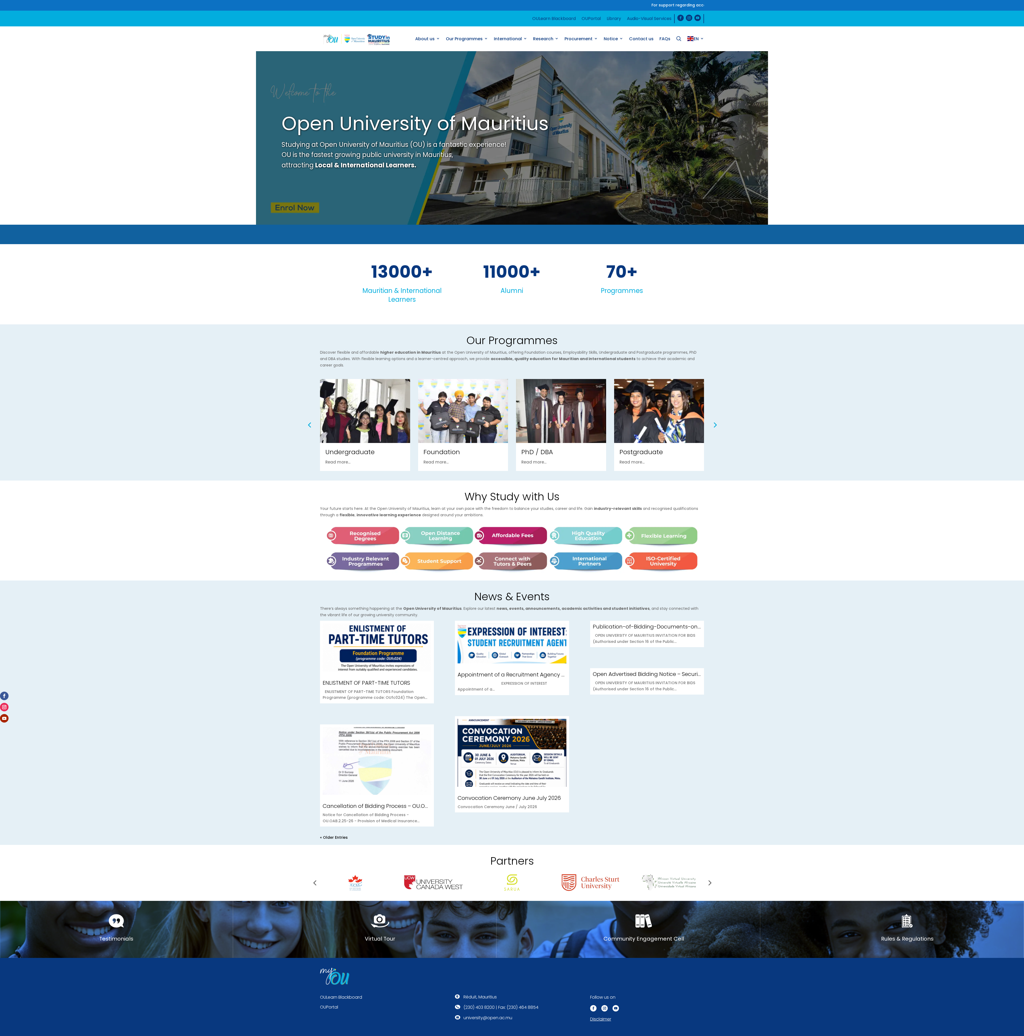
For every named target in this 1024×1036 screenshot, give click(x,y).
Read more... (337, 462)
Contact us (641, 39)
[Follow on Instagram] (689, 18)
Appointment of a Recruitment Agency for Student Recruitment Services (552, 674)
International (508, 39)
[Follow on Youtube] (697, 18)
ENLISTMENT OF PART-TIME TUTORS (366, 683)
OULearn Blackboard (554, 19)
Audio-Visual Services (649, 19)
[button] (509, 212)
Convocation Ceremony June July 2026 (509, 798)
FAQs (664, 39)
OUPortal (591, 19)
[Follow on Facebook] (680, 18)
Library (614, 19)
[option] (512, 138)
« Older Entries (334, 837)
